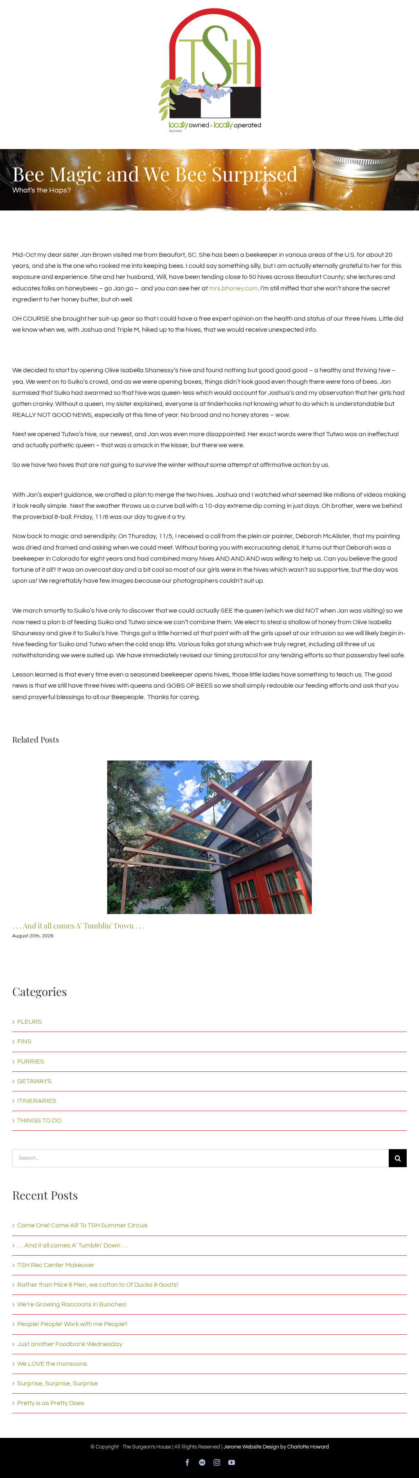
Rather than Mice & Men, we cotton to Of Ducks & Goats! (97, 1284)
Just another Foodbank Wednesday (69, 1344)
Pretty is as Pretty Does (50, 1403)
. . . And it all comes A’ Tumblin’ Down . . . (78, 925)
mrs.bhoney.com (233, 288)
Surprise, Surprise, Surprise (57, 1383)
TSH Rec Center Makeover (56, 1265)
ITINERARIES (36, 1101)
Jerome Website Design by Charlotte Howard (276, 1447)
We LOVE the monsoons (52, 1363)
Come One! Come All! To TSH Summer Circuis (82, 1225)
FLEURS (29, 1022)
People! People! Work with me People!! (72, 1324)
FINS (24, 1041)
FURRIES (30, 1061)
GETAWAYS (34, 1081)
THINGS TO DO (39, 1120)
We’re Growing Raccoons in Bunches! (72, 1304)
